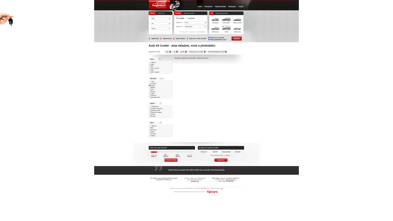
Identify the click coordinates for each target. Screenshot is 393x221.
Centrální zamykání (156, 108)
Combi (153, 85)
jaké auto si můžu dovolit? (197, 38)
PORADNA (232, 6)
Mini (153, 81)
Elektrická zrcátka (156, 112)
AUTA (200, 6)
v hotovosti (191, 18)
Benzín (154, 62)
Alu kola (153, 116)
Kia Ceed (237, 151)
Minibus (153, 87)
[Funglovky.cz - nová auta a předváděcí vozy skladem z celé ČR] (159, 4)
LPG (152, 66)
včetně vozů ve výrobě (217, 37)
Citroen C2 (204, 151)
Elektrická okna (155, 110)
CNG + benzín (155, 72)
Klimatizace (155, 106)
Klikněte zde (195, 181)
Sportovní (153, 95)
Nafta (152, 64)
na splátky (181, 18)
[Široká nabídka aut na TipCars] (212, 191)
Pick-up (153, 91)
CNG (152, 70)
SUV (152, 89)
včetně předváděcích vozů (218, 39)
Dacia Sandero (226, 151)
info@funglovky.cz (230, 179)
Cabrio (153, 93)
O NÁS (240, 6)
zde (222, 188)
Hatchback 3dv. (155, 97)
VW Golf (215, 151)
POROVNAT (221, 160)
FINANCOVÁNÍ (220, 6)
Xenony (153, 114)
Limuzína (153, 83)
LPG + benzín (155, 68)
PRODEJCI (208, 6)
